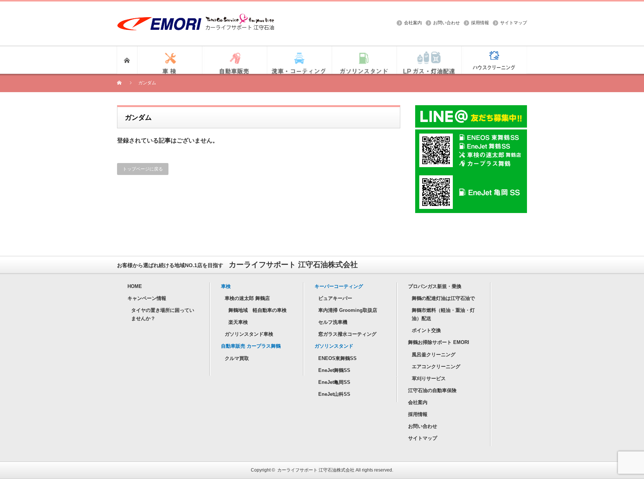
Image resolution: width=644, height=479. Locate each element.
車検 (226, 286)
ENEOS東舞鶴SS (337, 358)
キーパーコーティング (339, 286)
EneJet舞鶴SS (334, 370)
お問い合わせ (446, 22)
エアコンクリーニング (436, 366)
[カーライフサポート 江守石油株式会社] (195, 17)
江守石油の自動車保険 (432, 390)
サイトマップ (513, 22)
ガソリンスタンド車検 (249, 334)
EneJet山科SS (334, 394)
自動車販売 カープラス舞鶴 (251, 346)
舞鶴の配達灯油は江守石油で (443, 298)
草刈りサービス (429, 378)
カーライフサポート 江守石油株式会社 (315, 470)
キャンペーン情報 (146, 298)
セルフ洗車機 (332, 322)
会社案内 (413, 22)
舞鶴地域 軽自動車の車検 (257, 310)
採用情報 (480, 22)
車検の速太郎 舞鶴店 (247, 298)
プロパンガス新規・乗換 (434, 286)
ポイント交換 (426, 330)
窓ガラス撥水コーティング (347, 334)
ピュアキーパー (335, 298)
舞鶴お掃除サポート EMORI (438, 342)
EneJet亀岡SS (334, 382)
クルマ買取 (237, 358)
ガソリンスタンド (334, 346)
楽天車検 (238, 322)
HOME (134, 286)
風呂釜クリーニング (433, 354)
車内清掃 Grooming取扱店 (347, 310)
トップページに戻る (143, 169)
